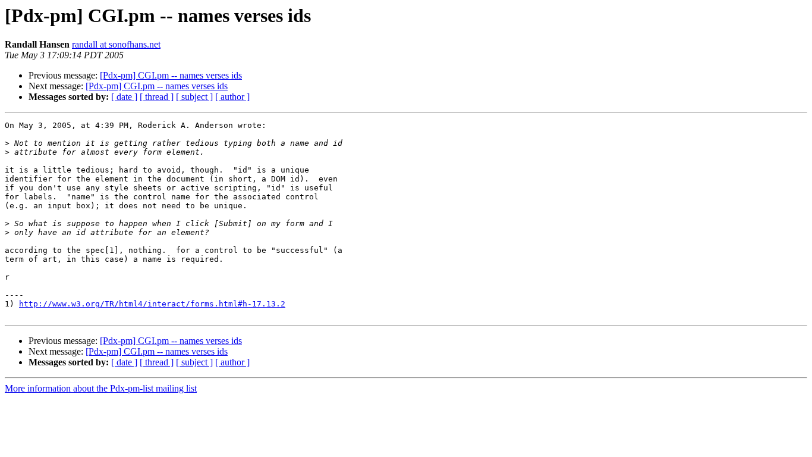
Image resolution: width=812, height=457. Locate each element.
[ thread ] (157, 97)
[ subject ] (194, 97)
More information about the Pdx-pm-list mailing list (101, 388)
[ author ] (232, 97)
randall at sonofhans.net (116, 44)
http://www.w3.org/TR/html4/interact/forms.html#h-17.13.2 (152, 303)
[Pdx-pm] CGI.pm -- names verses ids (171, 75)
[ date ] (124, 97)
